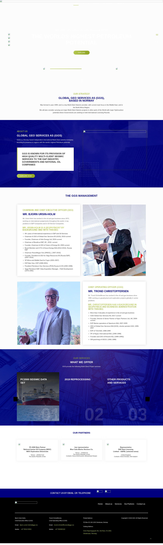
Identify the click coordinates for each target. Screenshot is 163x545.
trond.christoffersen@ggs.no (64, 525)
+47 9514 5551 (26, 529)
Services (118, 504)
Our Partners (129, 504)
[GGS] (21, 4)
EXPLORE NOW (26, 176)
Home (100, 504)
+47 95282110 (60, 529)
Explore (81, 52)
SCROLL (82, 80)
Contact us (141, 504)
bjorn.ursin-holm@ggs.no (29, 525)
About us (108, 504)
